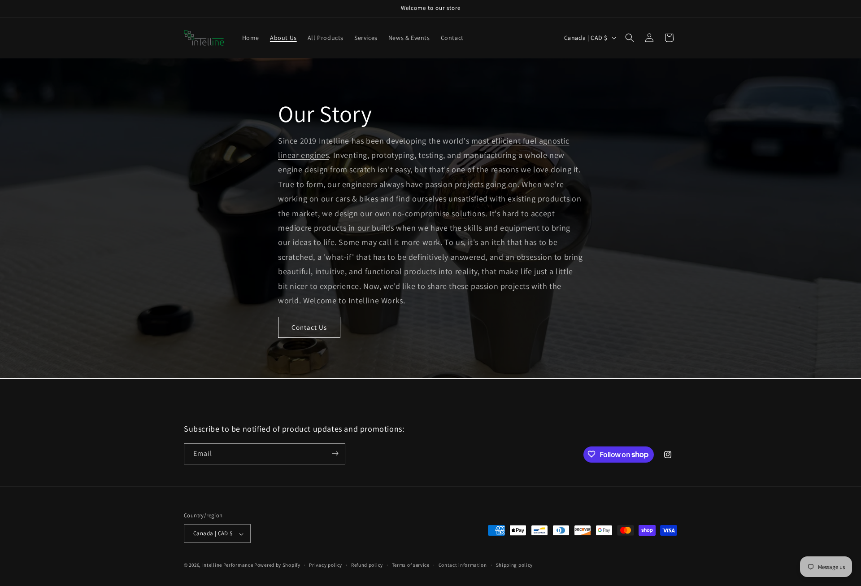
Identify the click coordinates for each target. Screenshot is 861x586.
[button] (629, 38)
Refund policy (367, 565)
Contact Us (309, 327)
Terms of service (411, 565)
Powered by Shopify (277, 565)
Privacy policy (325, 565)
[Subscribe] (335, 453)
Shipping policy (514, 565)
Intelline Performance (227, 565)
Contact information (463, 565)
